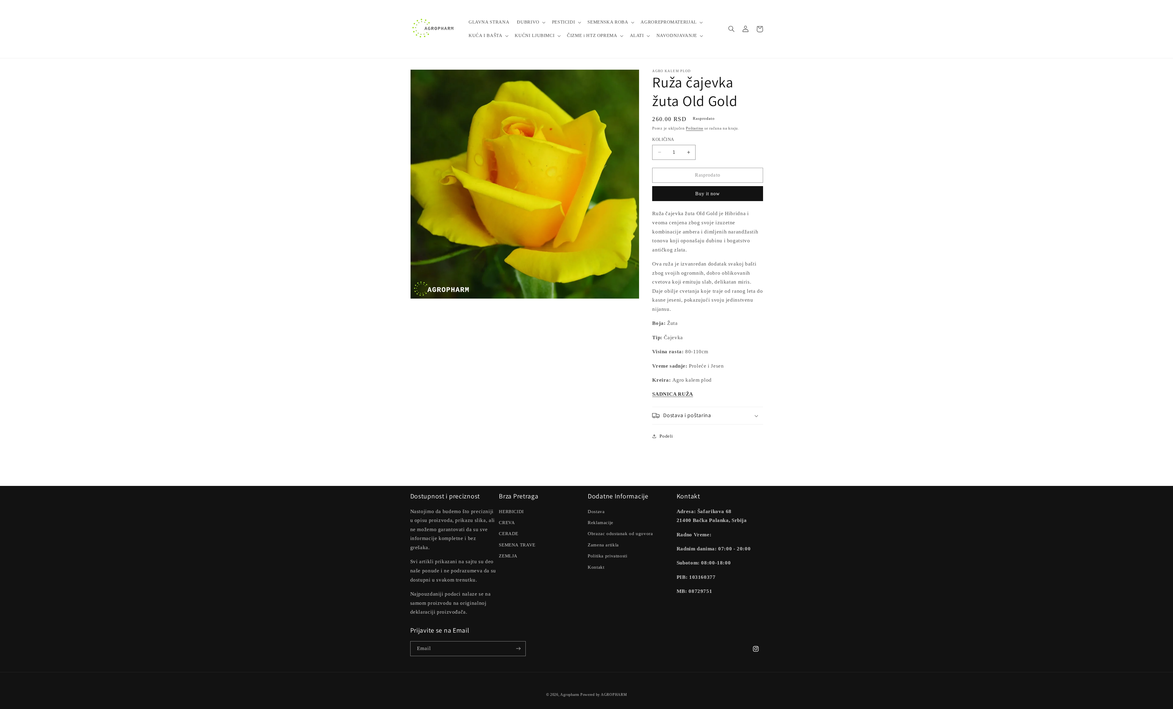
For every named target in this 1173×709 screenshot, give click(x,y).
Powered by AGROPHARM (603, 694)
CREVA (507, 522)
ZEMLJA (508, 555)
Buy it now (707, 193)
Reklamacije (600, 522)
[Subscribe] (518, 648)
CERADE (508, 533)
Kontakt (596, 567)
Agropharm (569, 694)
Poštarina (694, 128)
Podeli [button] (666, 436)
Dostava (596, 511)
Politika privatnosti (607, 555)
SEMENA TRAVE (517, 544)
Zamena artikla (603, 544)
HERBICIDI (511, 511)
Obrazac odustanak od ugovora (620, 533)
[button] (530, 22)
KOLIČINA (663, 139)
